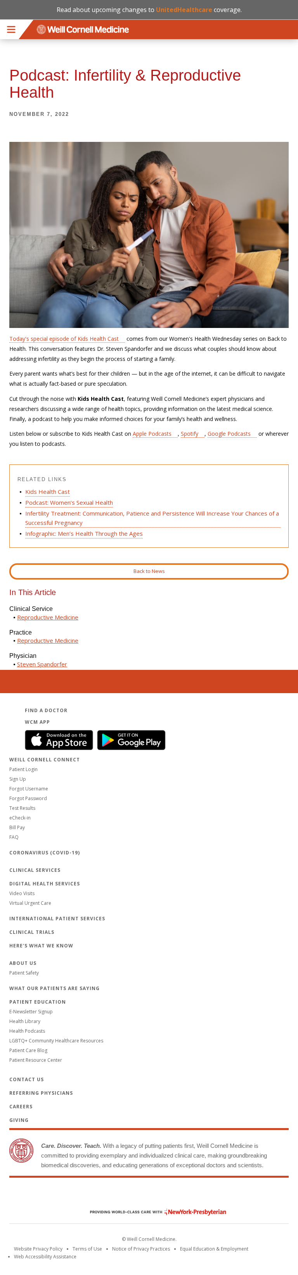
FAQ (14, 837)
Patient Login (23, 769)
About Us (22, 963)
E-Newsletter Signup (31, 1011)
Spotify (189, 433)
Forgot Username (28, 788)
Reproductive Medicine (47, 617)
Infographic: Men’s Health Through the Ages (84, 533)
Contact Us (26, 1079)
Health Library (24, 1021)
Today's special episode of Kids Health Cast (64, 338)
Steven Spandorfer (42, 664)
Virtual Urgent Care (30, 903)
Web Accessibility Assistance (45, 1256)
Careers (21, 1106)
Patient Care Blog (28, 1050)
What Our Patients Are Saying (54, 988)
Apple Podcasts (152, 433)
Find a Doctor (46, 710)
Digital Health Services (44, 883)
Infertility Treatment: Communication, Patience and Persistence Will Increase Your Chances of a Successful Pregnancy (152, 517)
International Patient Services (57, 918)
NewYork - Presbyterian (152, 1212)
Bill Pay (17, 827)
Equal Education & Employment (214, 1249)
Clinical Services (35, 870)
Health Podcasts (27, 1031)
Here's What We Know (41, 945)
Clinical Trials (31, 932)
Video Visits (22, 893)
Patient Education (37, 1002)
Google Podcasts (229, 433)
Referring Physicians (41, 1093)
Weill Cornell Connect (44, 759)
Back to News (149, 571)
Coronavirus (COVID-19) (44, 852)
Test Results (22, 808)
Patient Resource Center (35, 1060)
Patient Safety (24, 973)
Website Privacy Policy (38, 1249)
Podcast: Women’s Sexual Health (69, 502)
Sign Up (17, 779)
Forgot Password (28, 798)
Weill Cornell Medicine (149, 1195)
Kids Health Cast (47, 491)
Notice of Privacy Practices (141, 1249)
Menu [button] (11, 29)
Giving (19, 1120)
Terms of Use (87, 1249)
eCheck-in (20, 817)
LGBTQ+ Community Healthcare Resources (56, 1040)
